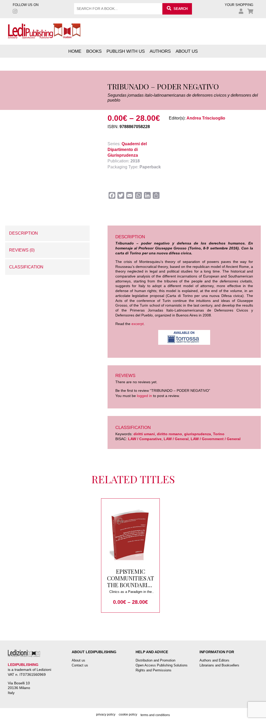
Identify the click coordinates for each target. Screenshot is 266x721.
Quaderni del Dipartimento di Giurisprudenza (127, 149)
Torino (218, 434)
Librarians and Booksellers (219, 665)
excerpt (137, 324)
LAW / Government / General (216, 439)
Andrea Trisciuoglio (206, 118)
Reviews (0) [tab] (22, 250)
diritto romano (169, 434)
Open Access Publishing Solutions (162, 665)
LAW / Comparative (145, 439)
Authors (160, 51)
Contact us (80, 665)
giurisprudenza (197, 434)
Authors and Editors (214, 660)
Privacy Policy (105, 714)
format (11, 189)
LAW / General (176, 439)
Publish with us (126, 51)
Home (74, 51)
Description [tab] (23, 233)
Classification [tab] (26, 267)
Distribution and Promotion (155, 660)
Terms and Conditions (155, 715)
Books (94, 51)
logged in (144, 396)
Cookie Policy (128, 714)
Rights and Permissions (153, 670)
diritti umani (144, 434)
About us (187, 51)
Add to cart (43, 205)
